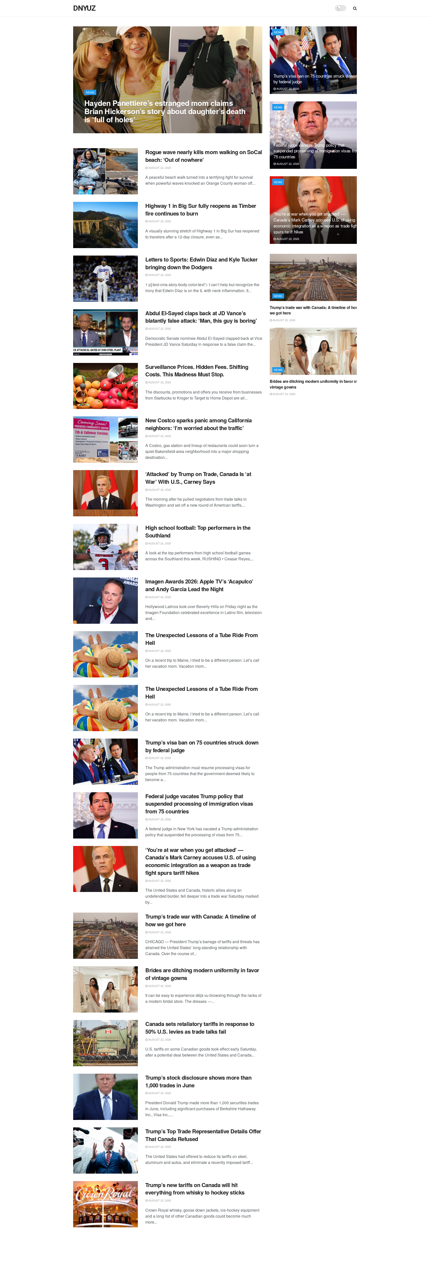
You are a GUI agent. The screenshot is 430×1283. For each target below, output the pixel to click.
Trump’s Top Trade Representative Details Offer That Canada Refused (203, 1135)
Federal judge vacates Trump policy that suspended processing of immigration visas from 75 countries (199, 803)
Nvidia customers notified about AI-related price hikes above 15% (197, 1242)
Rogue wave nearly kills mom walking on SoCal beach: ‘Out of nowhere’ (203, 156)
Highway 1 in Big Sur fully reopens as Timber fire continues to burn (200, 209)
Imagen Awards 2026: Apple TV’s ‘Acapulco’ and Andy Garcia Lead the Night (199, 585)
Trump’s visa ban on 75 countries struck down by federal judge (202, 746)
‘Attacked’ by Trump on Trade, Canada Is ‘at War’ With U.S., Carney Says (198, 478)
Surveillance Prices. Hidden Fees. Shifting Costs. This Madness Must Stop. (196, 370)
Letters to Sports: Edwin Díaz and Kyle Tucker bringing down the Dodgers (201, 263)
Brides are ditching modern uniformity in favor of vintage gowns (202, 974)
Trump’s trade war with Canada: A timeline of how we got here (200, 920)
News (90, 92)
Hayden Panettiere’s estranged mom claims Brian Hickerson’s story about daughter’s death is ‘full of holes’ (164, 111)
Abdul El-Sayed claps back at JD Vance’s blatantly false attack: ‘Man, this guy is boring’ (201, 317)
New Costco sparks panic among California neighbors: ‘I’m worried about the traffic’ (198, 424)
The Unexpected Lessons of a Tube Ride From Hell (201, 639)
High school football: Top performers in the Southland (197, 531)
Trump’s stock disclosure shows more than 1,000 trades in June (198, 1081)
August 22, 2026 (98, 129)
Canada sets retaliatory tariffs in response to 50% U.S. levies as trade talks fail (199, 1027)
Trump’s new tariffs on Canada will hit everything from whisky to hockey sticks (195, 1188)
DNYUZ (84, 8)
